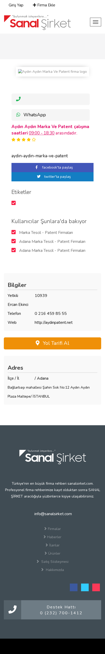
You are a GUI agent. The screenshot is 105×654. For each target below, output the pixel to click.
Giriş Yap (15, 5)
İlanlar (54, 545)
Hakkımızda (54, 569)
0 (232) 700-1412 (61, 613)
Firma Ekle (45, 5)
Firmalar (54, 528)
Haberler (54, 537)
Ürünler (54, 553)
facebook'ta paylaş (57, 167)
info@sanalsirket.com (52, 514)
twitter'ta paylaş (57, 176)
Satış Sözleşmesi (54, 561)
